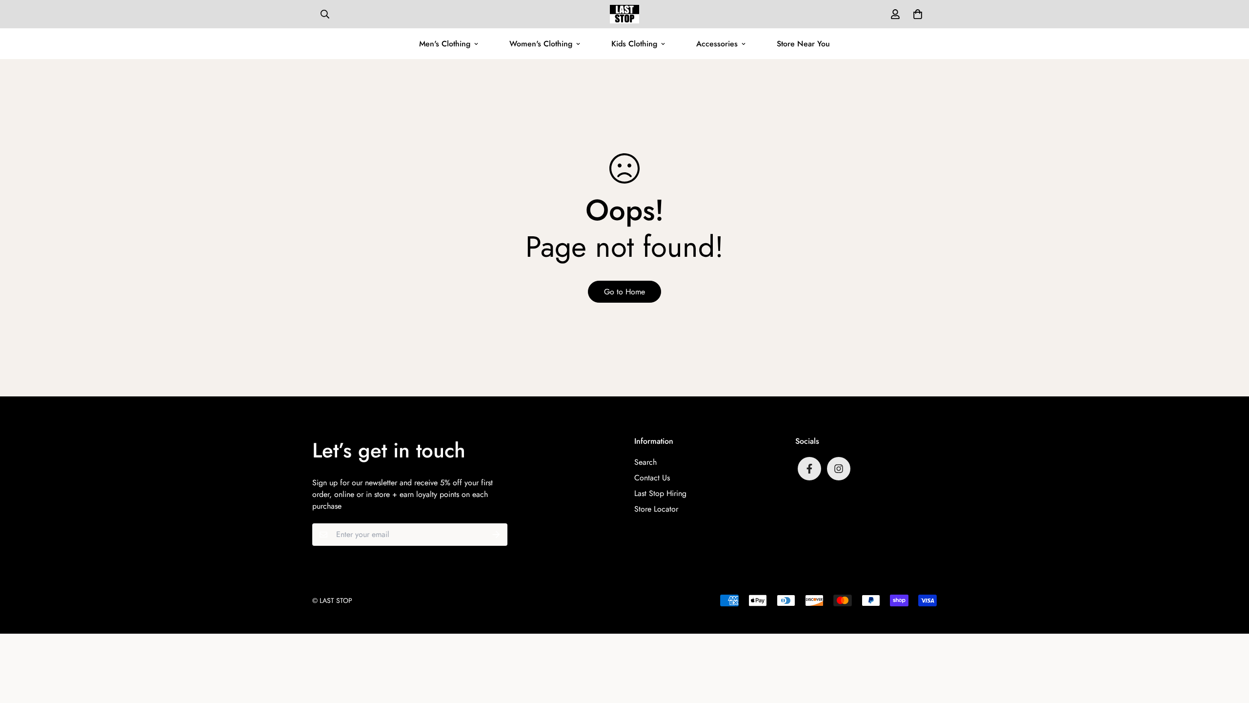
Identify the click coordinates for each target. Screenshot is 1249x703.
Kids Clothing (634, 43)
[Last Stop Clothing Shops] (624, 14)
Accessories (717, 43)
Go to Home (624, 291)
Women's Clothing (540, 43)
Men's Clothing (444, 43)
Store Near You (803, 43)
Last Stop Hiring (660, 493)
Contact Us (652, 477)
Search (645, 462)
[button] (916, 14)
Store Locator (656, 509)
